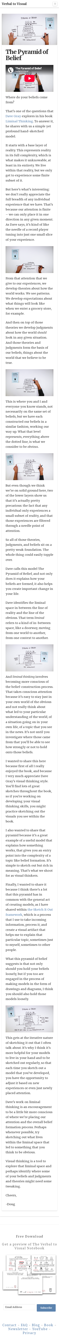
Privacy (29, 1333)
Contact (9, 1325)
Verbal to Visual (14, 3)
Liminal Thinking (19, 121)
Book (48, 1325)
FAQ (24, 1325)
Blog (36, 1325)
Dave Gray (13, 116)
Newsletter (18, 1329)
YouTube (40, 1329)
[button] (55, 4)
